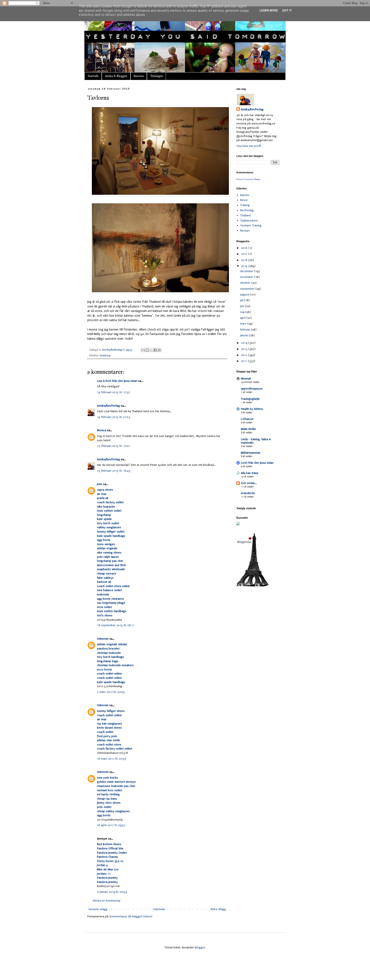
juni (242, 306)
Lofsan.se (247, 419)
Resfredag (247, 210)
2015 (244, 266)
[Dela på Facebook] (155, 350)
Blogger (200, 947)
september (247, 288)
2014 (244, 342)
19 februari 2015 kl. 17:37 (113, 392)
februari (245, 329)
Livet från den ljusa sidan (257, 462)
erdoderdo (248, 493)
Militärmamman (250, 452)
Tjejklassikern (249, 220)
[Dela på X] (151, 350)
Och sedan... (249, 483)
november (247, 277)
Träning (245, 205)
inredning (105, 355)
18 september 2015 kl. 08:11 (115, 625)
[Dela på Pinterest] (159, 350)
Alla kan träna (249, 473)
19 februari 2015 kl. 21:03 (113, 417)
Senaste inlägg (97, 909)
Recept (244, 230)
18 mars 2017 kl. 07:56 (111, 758)
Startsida (93, 76)
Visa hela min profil (248, 146)
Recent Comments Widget (248, 179)
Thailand (245, 215)
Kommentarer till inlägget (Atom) (131, 916)
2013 (244, 349)
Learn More (269, 10)
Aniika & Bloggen (116, 76)
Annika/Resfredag (108, 405)
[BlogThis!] (147, 350)
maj (242, 312)
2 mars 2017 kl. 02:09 (111, 692)
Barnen (244, 195)
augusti (245, 294)
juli (242, 300)
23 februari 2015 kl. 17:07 (113, 445)
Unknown (103, 638)
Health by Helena (252, 408)
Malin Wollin (248, 429)
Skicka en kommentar (107, 900)
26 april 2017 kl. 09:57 (111, 825)
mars (243, 323)
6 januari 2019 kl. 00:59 (112, 891)
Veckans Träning (250, 225)
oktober (245, 282)
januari (244, 335)
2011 (244, 361)
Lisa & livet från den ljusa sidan (117, 380)
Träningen (156, 76)
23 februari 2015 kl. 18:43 (113, 470)
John (99, 484)
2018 (244, 247)
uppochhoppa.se (252, 388)
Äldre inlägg (218, 909)
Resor (244, 200)
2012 (244, 355)
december (247, 271)
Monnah (246, 378)
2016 (244, 260)
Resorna (139, 76)
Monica (101, 430)
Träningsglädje (250, 398)
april (243, 317)
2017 (244, 253)
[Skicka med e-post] (143, 350)
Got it (287, 10)
